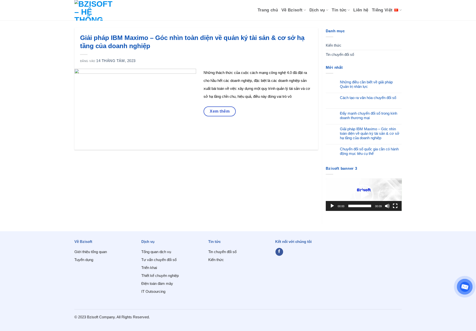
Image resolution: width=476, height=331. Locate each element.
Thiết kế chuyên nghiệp (160, 275)
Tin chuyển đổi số (340, 54)
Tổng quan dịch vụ (156, 252)
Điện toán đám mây (157, 283)
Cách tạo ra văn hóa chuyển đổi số (368, 98)
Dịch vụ (317, 10)
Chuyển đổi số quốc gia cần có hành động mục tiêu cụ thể (369, 151)
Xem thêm (220, 111)
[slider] (359, 206)
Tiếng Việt (382, 10)
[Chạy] (332, 205)
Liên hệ (360, 10)
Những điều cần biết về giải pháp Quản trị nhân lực (366, 84)
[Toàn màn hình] (395, 205)
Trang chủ (268, 10)
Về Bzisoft (292, 10)
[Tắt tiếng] (387, 205)
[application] (364, 194)
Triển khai (149, 267)
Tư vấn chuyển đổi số (159, 260)
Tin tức (339, 10)
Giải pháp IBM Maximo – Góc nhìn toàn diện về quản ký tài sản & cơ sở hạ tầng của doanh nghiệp (369, 133)
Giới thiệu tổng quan (90, 252)
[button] (364, 194)
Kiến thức (333, 45)
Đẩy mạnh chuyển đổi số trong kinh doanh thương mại (368, 115)
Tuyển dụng (83, 260)
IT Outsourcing (153, 291)
